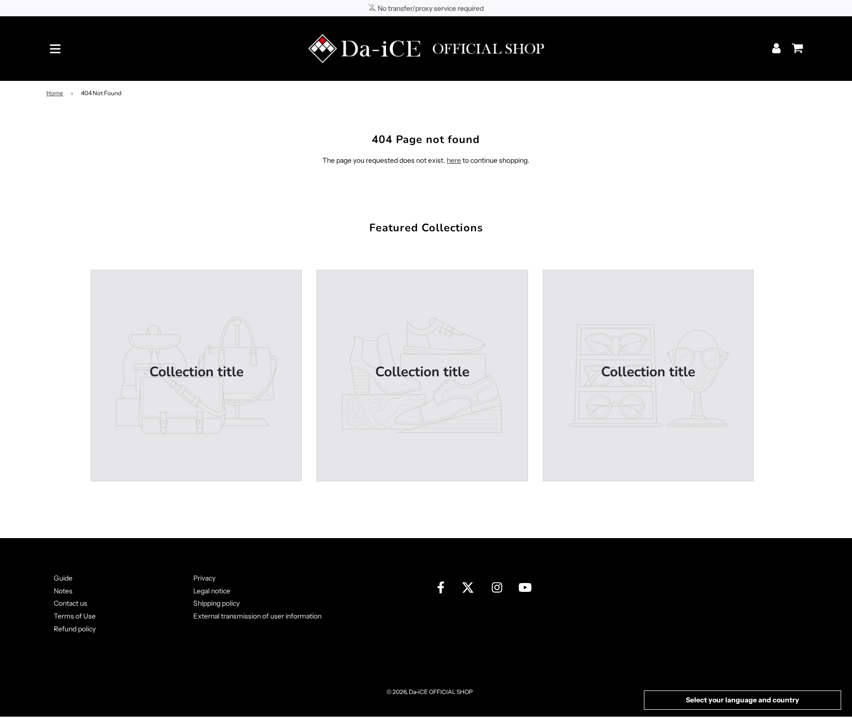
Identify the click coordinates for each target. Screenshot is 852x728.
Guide (63, 578)
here (454, 160)
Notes (63, 590)
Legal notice (211, 590)
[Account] (777, 48)
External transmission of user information (257, 616)
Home (54, 93)
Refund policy (75, 628)
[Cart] (795, 45)
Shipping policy (216, 603)
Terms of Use (75, 616)
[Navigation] (55, 48)
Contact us (70, 603)
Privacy (204, 578)
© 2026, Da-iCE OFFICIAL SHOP (430, 691)
